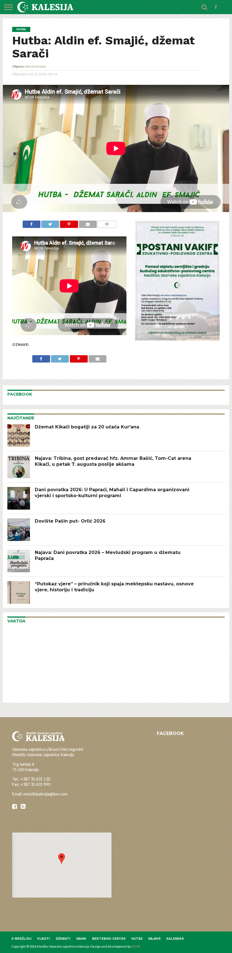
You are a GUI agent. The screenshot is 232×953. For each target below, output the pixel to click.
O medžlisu (21, 939)
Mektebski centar (109, 939)
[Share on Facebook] (31, 223)
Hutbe (137, 939)
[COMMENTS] (107, 223)
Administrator (35, 66)
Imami (81, 939)
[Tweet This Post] (50, 223)
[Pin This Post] (69, 223)
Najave (154, 939)
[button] (61, 859)
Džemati (63, 939)
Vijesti (43, 939)
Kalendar (175, 939)
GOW (136, 946)
